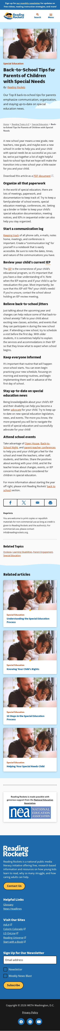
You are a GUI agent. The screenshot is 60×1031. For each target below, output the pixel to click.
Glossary (8, 904)
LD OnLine (10, 933)
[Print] (50, 502)
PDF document (43, 175)
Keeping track (11, 235)
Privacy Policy (30, 1012)
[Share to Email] (37, 502)
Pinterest (30, 1021)
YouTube (38, 1021)
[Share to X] (24, 502)
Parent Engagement (43, 551)
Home (6, 124)
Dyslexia (7, 551)
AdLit (7, 924)
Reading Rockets (16, 87)
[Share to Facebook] (10, 502)
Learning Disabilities (22, 551)
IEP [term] (48, 262)
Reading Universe (14, 937)
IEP (10, 268)
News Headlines (12, 908)
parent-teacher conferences (40, 447)
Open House (32, 443)
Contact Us (14, 886)
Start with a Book (14, 941)
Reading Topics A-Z (20, 124)
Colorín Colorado (14, 929)
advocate (16, 409)
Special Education (13, 63)
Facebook (21, 1021)
